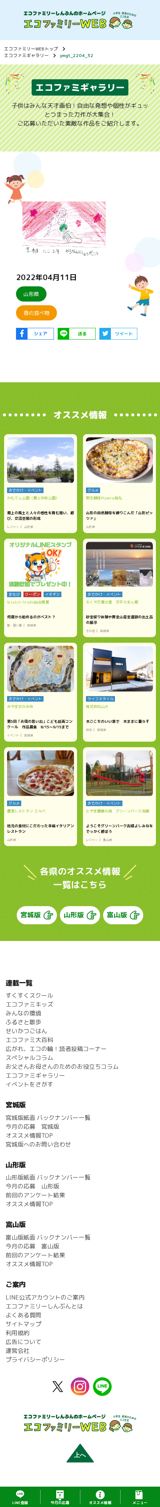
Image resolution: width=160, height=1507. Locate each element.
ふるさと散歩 (23, 1022)
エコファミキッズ (29, 1004)
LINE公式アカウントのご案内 (45, 1297)
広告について (23, 1342)
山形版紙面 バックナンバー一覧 (48, 1177)
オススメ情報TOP (29, 1135)
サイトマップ (23, 1324)
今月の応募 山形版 (32, 1186)
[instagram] (80, 1391)
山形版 (74, 914)
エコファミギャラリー (26, 55)
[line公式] (102, 1391)
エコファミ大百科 (29, 1040)
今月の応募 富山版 (32, 1246)
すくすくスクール (29, 995)
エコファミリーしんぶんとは (44, 1306)
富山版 (117, 914)
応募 (60, 1502)
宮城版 (30, 914)
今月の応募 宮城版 (32, 1126)
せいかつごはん (26, 1031)
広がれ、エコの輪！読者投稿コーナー (56, 1049)
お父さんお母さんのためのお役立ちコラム (62, 1066)
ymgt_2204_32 (76, 55)
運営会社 (17, 1351)
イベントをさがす (29, 1084)
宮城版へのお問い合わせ (38, 1144)
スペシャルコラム (29, 1058)
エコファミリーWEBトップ (31, 49)
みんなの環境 (23, 1013)
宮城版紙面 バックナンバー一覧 (48, 1118)
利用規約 (17, 1333)
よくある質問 (23, 1315)
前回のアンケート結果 (35, 1195)
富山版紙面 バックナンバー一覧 (48, 1237)
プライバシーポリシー (35, 1359)
